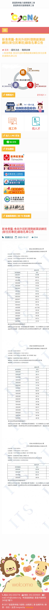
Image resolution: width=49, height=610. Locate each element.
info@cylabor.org (14, 598)
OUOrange (29, 607)
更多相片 (41, 95)
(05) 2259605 (34, 595)
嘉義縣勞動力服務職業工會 (23, 3)
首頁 (6, 50)
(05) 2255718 (14, 595)
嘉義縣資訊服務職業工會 (23, 5)
